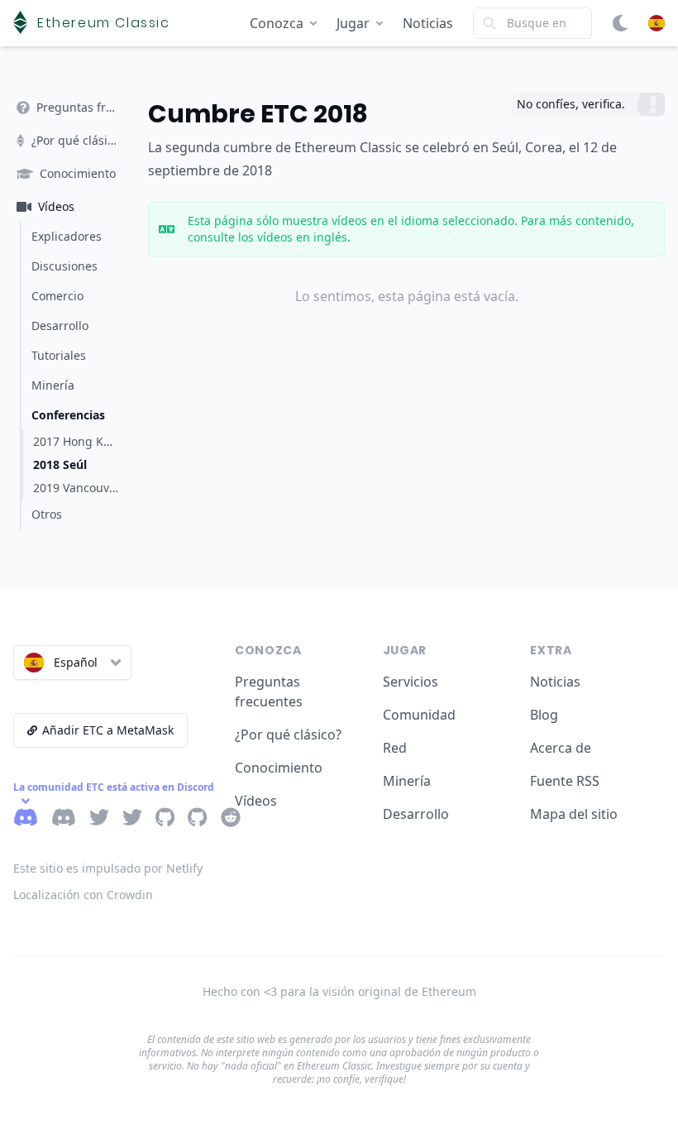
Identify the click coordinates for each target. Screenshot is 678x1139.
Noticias (428, 23)
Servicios (410, 681)
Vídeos (256, 801)
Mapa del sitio (574, 814)
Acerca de (560, 748)
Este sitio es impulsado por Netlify (108, 868)
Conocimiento (278, 768)
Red (395, 748)
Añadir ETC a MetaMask (108, 730)
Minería (407, 781)
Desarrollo (416, 814)
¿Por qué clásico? (288, 734)
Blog (544, 715)
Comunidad (419, 715)
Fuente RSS (564, 781)
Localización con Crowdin (83, 894)
